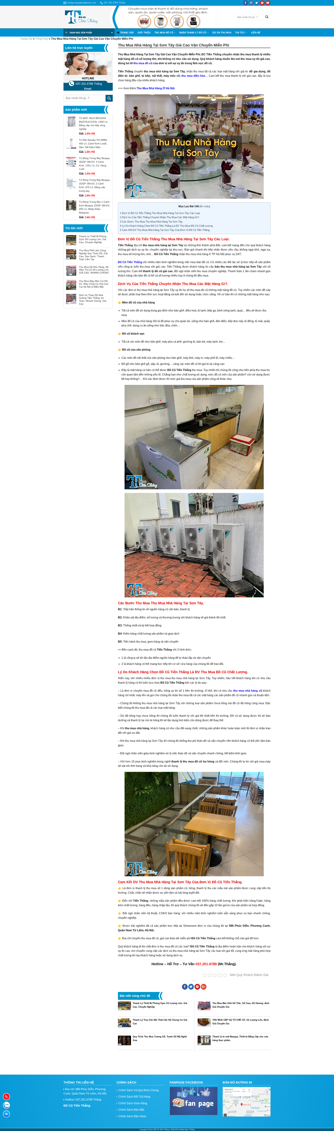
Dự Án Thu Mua (221, 32)
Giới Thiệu (144, 32)
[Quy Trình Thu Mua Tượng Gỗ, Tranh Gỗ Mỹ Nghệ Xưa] (124, 1041)
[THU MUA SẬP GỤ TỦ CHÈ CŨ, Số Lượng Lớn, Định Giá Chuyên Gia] (204, 1024)
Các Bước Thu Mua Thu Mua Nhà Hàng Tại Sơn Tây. (151, 221)
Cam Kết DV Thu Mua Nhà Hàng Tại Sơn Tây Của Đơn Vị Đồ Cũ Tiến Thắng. (165, 229)
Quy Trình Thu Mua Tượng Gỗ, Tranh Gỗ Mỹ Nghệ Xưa (160, 1038)
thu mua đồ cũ (142, 63)
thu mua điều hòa (193, 75)
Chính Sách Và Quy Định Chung (138, 1090)
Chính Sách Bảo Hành (132, 1116)
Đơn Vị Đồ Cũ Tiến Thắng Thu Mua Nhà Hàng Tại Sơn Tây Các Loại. (160, 213)
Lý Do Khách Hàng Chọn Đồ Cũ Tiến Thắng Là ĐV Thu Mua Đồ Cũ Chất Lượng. (166, 225)
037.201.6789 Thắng (89, 83)
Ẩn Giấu (204, 206)
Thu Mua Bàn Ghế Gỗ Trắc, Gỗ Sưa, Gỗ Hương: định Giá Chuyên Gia (240, 1005)
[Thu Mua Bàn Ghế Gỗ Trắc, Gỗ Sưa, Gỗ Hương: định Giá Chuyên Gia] (204, 1008)
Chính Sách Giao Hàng (132, 1103)
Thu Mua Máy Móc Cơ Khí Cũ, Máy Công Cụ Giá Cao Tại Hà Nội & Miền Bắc (93, 284)
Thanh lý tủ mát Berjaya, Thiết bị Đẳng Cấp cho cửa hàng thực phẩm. (240, 1038)
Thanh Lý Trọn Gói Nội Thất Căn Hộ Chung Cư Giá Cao (160, 1022)
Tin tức (240, 32)
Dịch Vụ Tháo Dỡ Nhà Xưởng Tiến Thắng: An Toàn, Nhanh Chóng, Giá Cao (92, 299)
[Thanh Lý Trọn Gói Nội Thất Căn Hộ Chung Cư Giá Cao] (124, 1024)
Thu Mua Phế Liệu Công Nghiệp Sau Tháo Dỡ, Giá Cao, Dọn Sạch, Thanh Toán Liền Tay (93, 254)
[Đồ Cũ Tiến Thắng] (80, 17)
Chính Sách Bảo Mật (131, 1109)
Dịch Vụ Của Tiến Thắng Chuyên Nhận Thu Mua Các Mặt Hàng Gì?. (160, 217)
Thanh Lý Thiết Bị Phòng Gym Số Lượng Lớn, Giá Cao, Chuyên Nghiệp (92, 239)
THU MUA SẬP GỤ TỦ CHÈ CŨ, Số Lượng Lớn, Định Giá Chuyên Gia (240, 1022)
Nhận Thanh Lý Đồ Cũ (192, 32)
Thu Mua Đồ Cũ (163, 32)
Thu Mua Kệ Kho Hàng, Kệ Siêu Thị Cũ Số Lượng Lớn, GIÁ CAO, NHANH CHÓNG (94, 270)
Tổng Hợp (41, 38)
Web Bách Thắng (188, 1129)
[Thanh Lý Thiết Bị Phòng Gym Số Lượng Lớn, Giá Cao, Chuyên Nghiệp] (124, 1008)
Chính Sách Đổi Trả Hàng (134, 1096)
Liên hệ (255, 32)
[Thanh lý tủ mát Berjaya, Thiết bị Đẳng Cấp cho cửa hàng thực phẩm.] (204, 1041)
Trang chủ (127, 32)
